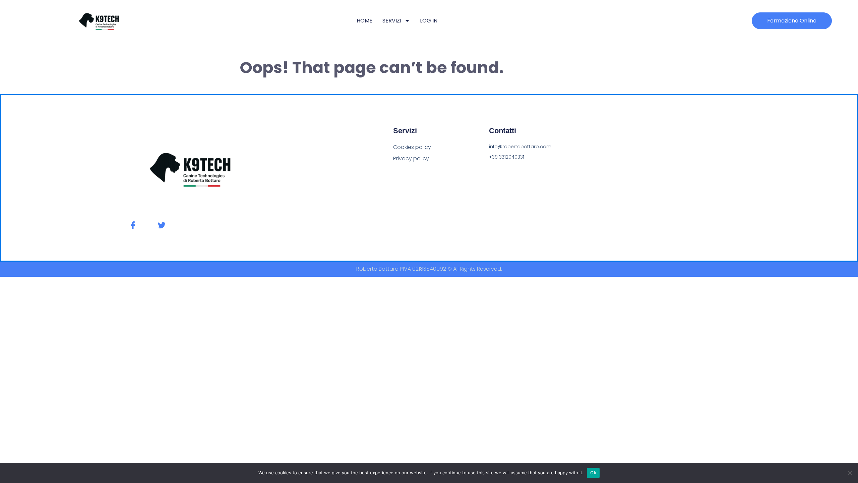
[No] (849, 473)
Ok (593, 472)
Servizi (391, 20)
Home (364, 20)
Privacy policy (411, 158)
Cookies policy (412, 147)
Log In (428, 20)
